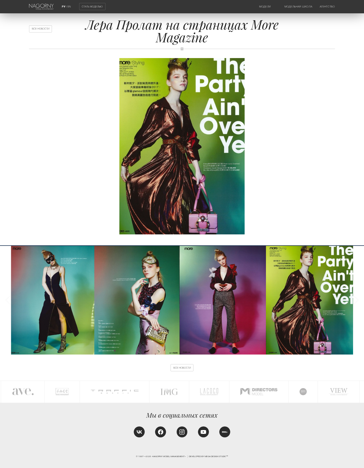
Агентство (327, 6)
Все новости (40, 28)
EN (69, 6)
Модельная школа (298, 6)
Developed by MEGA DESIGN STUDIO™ (208, 456)
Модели (265, 6)
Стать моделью (92, 6)
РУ (63, 6)
